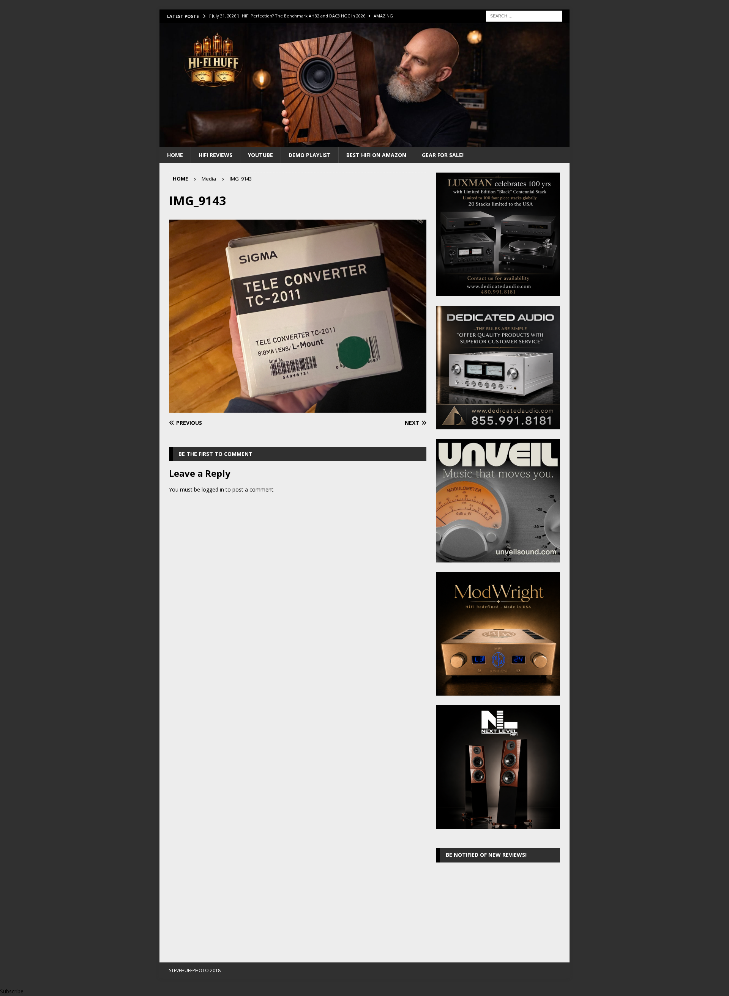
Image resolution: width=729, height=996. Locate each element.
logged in (213, 489)
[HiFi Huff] (364, 142)
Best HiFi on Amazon (376, 155)
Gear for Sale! (443, 155)
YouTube (260, 155)
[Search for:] (524, 15)
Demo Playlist (310, 155)
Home (175, 155)
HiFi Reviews (215, 155)
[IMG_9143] (297, 408)
